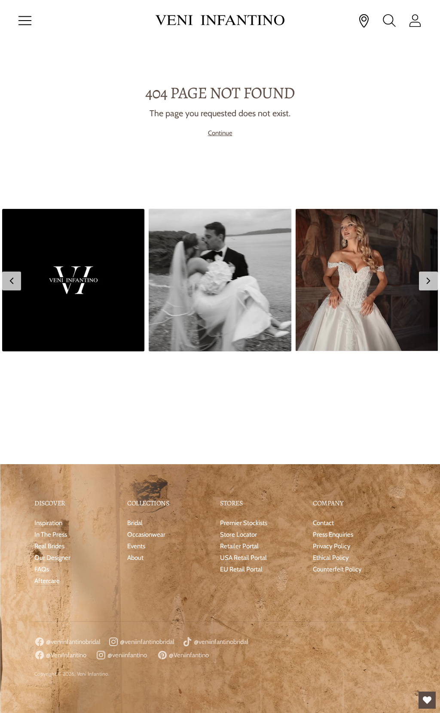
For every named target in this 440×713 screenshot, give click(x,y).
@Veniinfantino (188, 655)
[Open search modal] (389, 21)
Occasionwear (146, 534)
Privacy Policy (332, 546)
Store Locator (238, 534)
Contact (323, 523)
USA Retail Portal (243, 558)
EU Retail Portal (241, 569)
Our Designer (52, 558)
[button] (73, 280)
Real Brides (49, 546)
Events (136, 546)
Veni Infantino (92, 674)
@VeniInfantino (65, 655)
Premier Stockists (243, 523)
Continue (220, 133)
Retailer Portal (239, 546)
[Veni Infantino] (220, 21)
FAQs (41, 569)
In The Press (50, 534)
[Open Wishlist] (427, 700)
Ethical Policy (331, 558)
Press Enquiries (333, 534)
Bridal (135, 523)
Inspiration (48, 523)
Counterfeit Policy (337, 569)
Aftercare (47, 581)
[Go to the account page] (415, 21)
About (135, 558)
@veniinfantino (126, 655)
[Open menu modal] (25, 21)
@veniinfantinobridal (73, 642)
